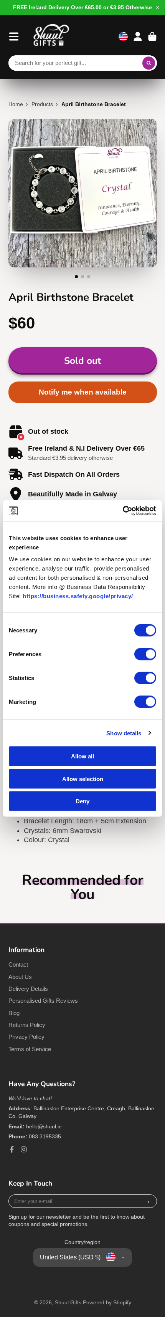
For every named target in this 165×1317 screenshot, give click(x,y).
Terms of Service (29, 1049)
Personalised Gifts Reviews (43, 1000)
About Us (20, 977)
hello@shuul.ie (44, 1126)
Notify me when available (83, 392)
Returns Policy (26, 1025)
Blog (14, 1013)
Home (15, 104)
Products (42, 104)
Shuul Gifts (68, 1302)
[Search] (148, 63)
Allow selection (82, 778)
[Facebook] (11, 1149)
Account (137, 36)
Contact (18, 964)
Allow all (82, 756)
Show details (123, 733)
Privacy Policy (26, 1036)
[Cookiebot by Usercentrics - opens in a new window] (122, 511)
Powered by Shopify (107, 1302)
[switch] (145, 654)
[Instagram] (23, 1149)
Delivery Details (28, 988)
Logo (51, 36)
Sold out (82, 360)
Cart (152, 36)
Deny (82, 801)
